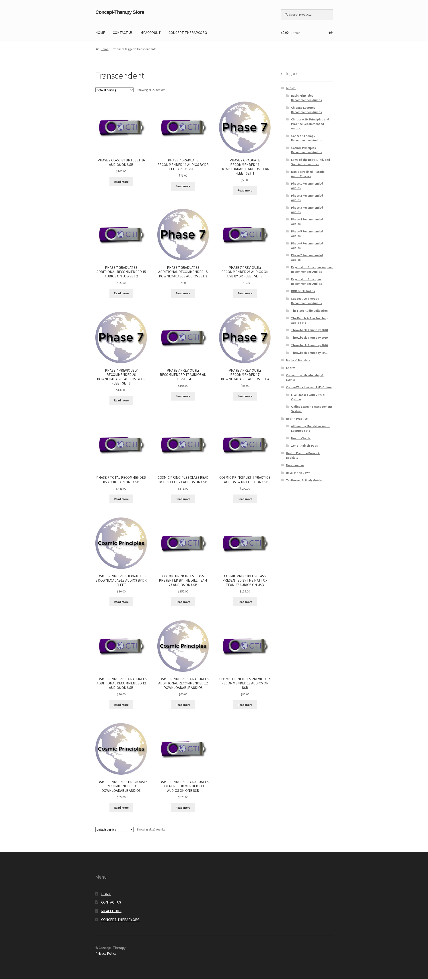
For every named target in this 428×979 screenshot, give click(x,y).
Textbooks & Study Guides (304, 480)
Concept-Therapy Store (119, 12)
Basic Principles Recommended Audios (306, 98)
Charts (290, 368)
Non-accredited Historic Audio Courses (308, 174)
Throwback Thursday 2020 (309, 345)
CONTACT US (123, 32)
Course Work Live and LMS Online (308, 387)
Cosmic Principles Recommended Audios (306, 150)
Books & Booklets (298, 360)
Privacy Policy (105, 953)
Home (105, 49)
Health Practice (297, 419)
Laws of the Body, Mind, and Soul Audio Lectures (310, 162)
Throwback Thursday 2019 (309, 338)
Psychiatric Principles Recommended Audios (306, 281)
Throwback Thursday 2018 (309, 330)
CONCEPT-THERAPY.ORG (188, 32)
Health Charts (301, 438)
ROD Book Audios (303, 291)
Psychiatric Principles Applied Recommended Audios (312, 269)
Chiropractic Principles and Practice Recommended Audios (310, 123)
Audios (291, 88)
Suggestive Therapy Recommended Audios (306, 301)
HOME (100, 32)
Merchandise (295, 465)
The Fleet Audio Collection (309, 311)
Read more (121, 182)
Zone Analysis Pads (304, 446)
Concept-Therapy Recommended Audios (306, 138)
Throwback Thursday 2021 (309, 353)
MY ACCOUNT (150, 32)
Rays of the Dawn (298, 473)
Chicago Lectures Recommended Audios (306, 110)
